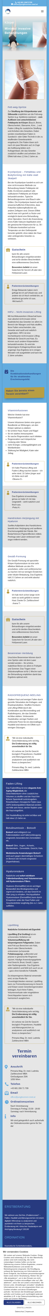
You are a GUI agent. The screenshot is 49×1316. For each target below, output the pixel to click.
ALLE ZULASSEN (14, 1302)
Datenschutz (19, 1311)
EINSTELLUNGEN (24, 1308)
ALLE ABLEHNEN (34, 1302)
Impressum (30, 1311)
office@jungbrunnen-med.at (23, 1097)
